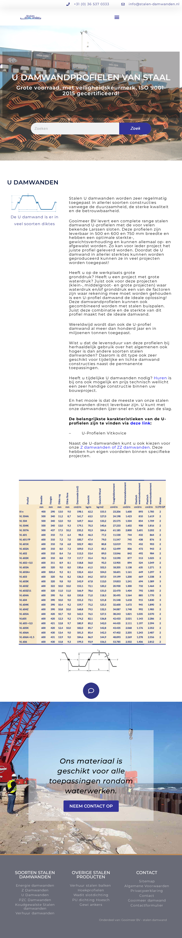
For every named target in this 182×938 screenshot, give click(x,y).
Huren (160, 378)
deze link (140, 423)
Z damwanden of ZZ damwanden (114, 447)
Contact (146, 872)
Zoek (135, 128)
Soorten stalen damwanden (35, 875)
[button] (117, 17)
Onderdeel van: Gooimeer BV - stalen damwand (133, 920)
